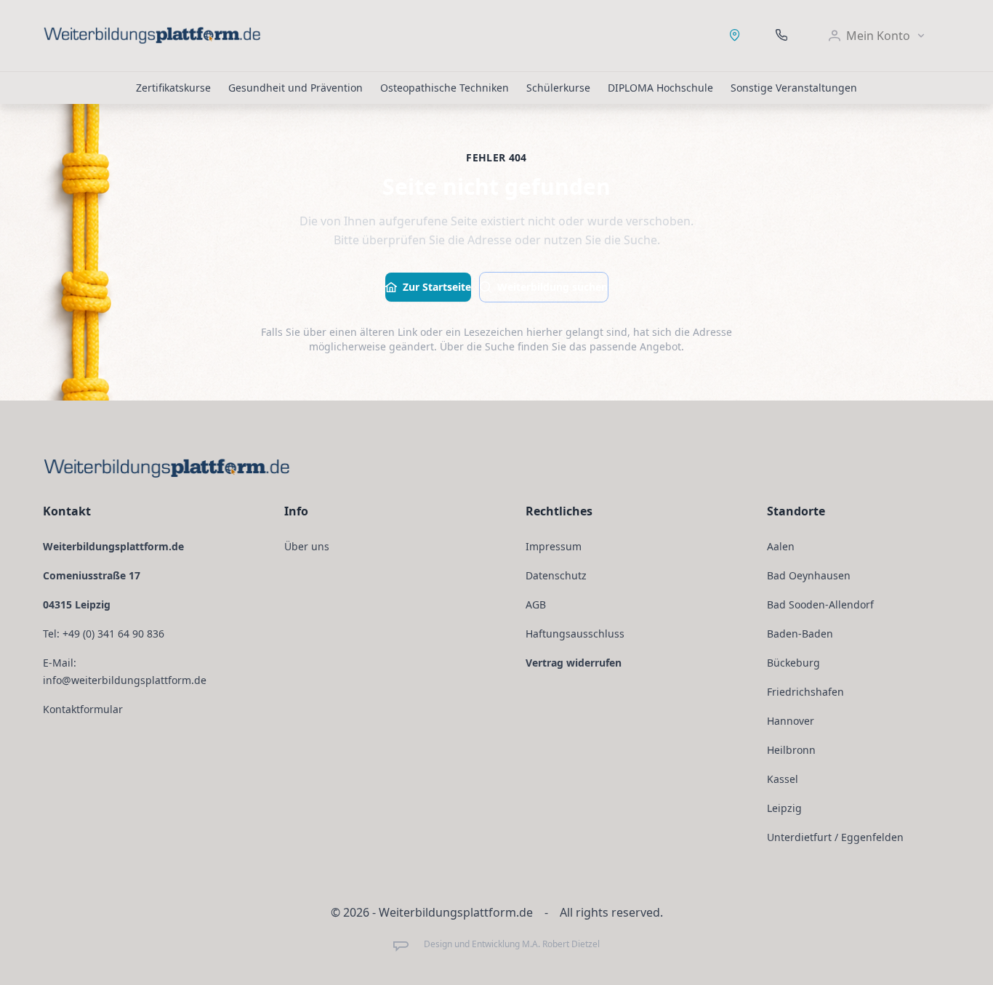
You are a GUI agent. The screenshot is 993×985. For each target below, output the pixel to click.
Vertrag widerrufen (574, 663)
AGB (536, 604)
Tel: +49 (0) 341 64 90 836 (103, 633)
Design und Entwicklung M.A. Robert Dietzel (511, 944)
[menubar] (877, 35)
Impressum (554, 546)
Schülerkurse (558, 88)
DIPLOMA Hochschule (660, 88)
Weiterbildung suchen (552, 287)
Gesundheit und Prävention (295, 88)
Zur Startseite (437, 287)
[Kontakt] (781, 35)
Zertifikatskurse (173, 88)
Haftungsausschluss (575, 633)
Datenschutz (556, 575)
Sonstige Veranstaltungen (794, 88)
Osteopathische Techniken (444, 88)
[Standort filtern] (735, 35)
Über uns (306, 546)
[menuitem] (877, 35)
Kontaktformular (83, 709)
